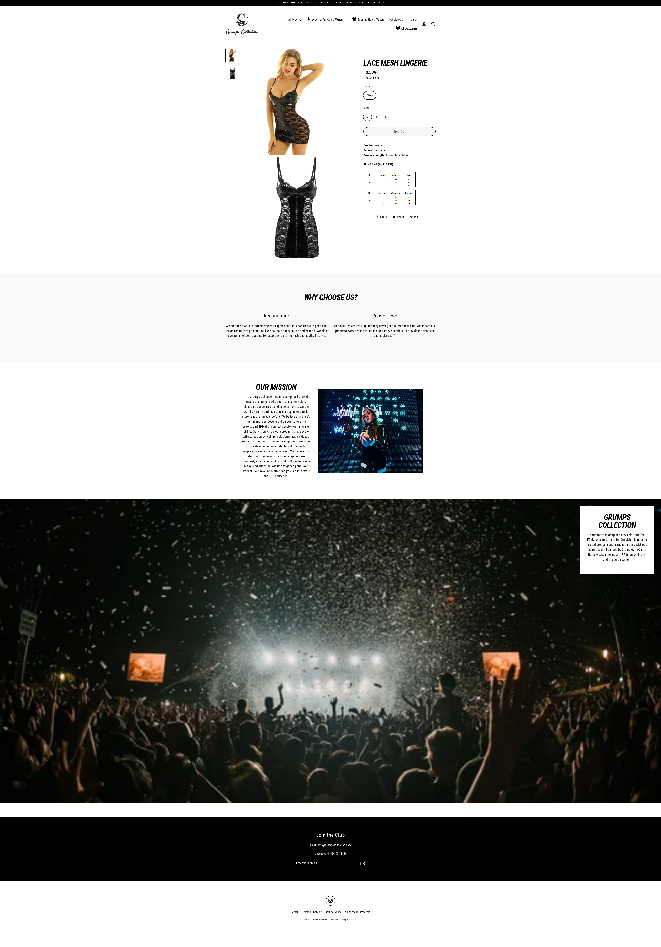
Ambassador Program (357, 912)
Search (295, 912)
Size (366, 107)
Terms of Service (312, 912)
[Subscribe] (362, 863)
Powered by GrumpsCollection (343, 920)
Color (366, 86)
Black (369, 95)
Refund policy (333, 912)
